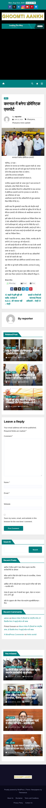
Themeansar (23, 792)
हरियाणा (6, 98)
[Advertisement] (23, 53)
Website (7, 504)
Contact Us (28, 803)
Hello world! (32, 634)
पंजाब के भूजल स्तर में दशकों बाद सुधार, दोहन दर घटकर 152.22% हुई (23, 747)
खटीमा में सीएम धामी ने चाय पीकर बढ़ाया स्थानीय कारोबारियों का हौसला (23, 671)
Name (7, 482)
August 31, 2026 (14, 676)
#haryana (31, 119)
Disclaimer (19, 798)
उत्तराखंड (8, 667)
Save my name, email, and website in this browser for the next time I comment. (20, 520)
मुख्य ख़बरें (8, 347)
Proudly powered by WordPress (14, 790)
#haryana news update (21, 123)
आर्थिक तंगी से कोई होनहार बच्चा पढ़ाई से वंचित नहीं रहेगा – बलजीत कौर (22, 722)
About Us (10, 798)
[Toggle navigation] (41, 84)
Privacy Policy (18, 803)
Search (7, 542)
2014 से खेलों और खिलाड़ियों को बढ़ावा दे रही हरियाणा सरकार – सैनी (21, 377)
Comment (8, 436)
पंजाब (7, 717)
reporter (18, 117)
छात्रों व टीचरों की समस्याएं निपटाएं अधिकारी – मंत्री (33, 298)
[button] (32, 84)
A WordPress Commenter (14, 634)
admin (6, 618)
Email (7, 493)
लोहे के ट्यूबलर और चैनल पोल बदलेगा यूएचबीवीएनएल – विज (22, 352)
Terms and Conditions (32, 798)
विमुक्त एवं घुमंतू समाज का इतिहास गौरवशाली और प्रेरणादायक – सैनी (20, 401)
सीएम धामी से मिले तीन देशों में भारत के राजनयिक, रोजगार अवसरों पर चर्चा (22, 696)
